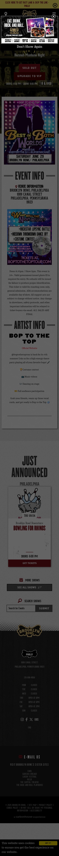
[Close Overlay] (53, 16)
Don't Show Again (29, 47)
